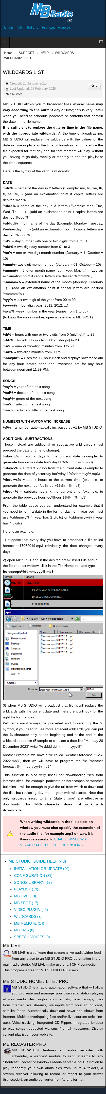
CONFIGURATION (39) (33, 875)
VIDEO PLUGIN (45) (31, 909)
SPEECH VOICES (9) (32, 937)
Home (8, 53)
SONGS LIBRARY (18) (33, 882)
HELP (44, 53)
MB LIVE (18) (25, 896)
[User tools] (94, 86)
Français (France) (56, 27)
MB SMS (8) (24, 930)
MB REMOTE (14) (29, 923)
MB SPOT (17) (26, 903)
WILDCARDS (64, 53)
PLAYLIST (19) (26, 889)
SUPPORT (26, 53)
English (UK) (14, 27)
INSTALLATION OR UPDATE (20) (42, 869)
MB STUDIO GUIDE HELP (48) (37, 861)
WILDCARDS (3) (28, 916)
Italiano (33, 27)
